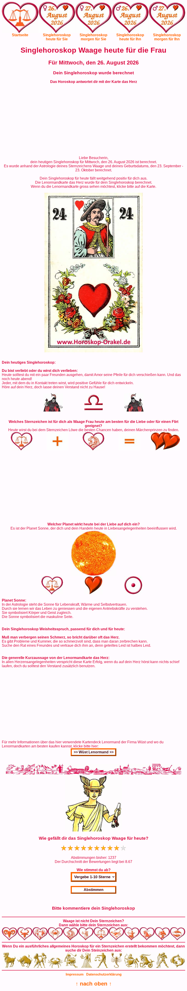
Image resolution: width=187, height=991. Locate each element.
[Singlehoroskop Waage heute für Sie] (57, 21)
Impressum (74, 974)
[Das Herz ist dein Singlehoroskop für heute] (93, 351)
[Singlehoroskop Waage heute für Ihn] (130, 21)
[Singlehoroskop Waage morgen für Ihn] (167, 21)
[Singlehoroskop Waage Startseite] (20, 31)
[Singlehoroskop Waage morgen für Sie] (93, 21)
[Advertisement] (93, 120)
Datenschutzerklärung (104, 974)
